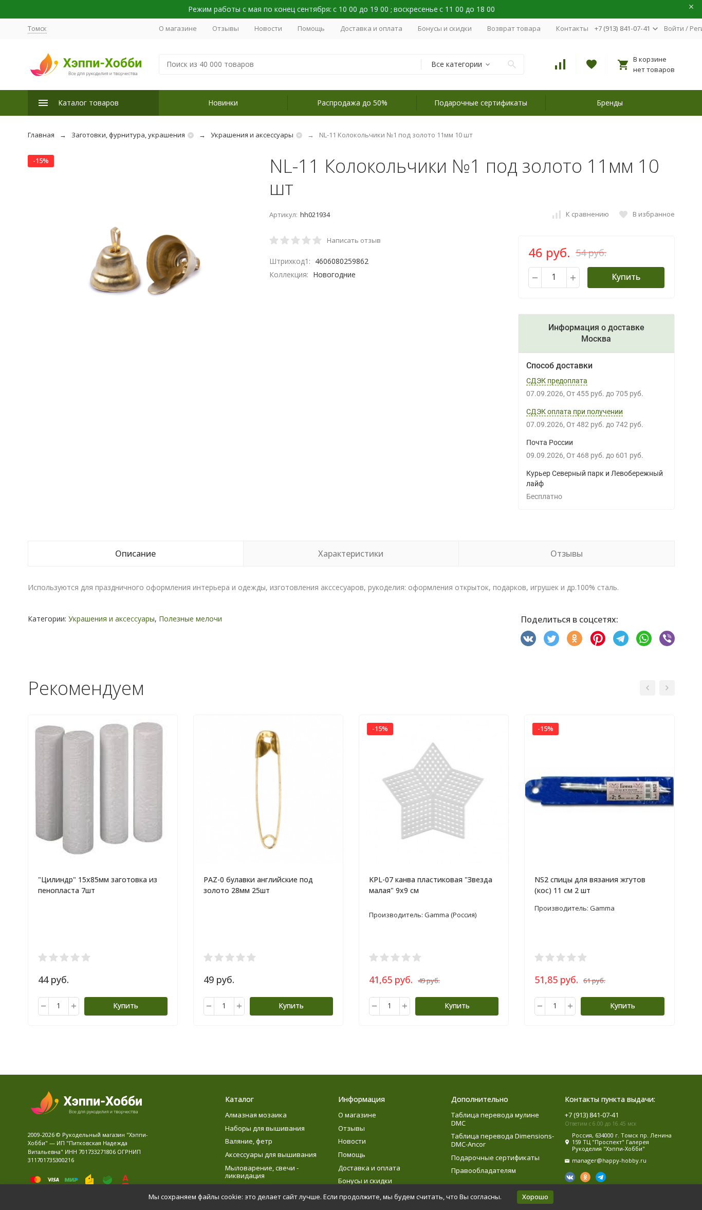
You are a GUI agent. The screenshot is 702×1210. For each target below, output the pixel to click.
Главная (41, 134)
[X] (551, 638)
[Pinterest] (597, 638)
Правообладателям (483, 1170)
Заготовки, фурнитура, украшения (128, 134)
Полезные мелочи (190, 619)
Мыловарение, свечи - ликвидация (262, 1172)
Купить (626, 276)
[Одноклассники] (574, 638)
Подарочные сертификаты (480, 103)
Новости (268, 28)
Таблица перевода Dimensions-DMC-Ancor (502, 1140)
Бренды (610, 103)
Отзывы (225, 28)
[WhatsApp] (644, 638)
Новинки (223, 103)
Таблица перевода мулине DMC (495, 1119)
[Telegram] (621, 638)
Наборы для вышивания (265, 1128)
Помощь (311, 28)
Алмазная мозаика (256, 1114)
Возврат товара (514, 28)
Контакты (572, 28)
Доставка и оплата (371, 28)
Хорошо (535, 1196)
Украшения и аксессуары (252, 134)
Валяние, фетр (248, 1141)
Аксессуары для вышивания (271, 1154)
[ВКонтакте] (528, 638)
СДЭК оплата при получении (574, 411)
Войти (674, 28)
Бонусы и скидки (445, 28)
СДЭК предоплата (556, 381)
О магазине (178, 28)
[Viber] (667, 638)
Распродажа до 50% (352, 103)
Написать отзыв (354, 240)
